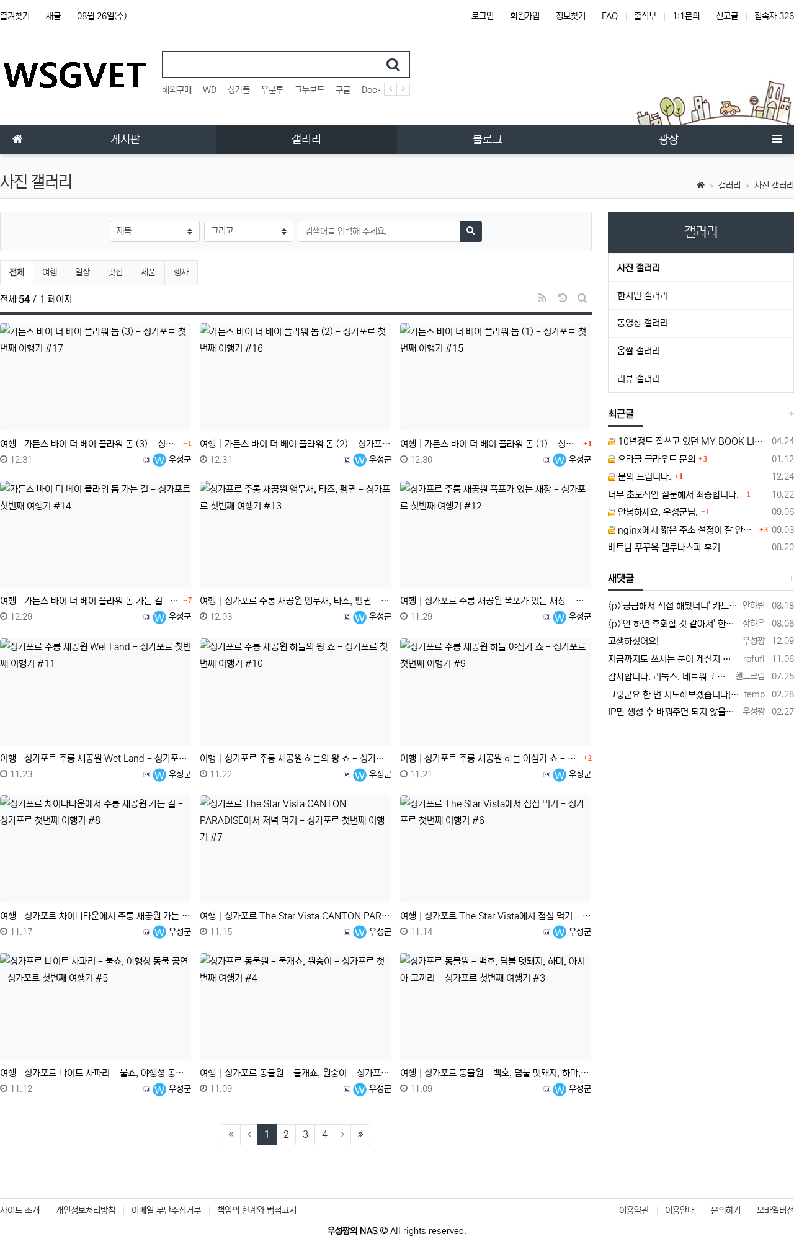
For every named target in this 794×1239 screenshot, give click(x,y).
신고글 (727, 16)
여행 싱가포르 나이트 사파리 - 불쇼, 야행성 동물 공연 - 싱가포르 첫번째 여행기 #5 (95, 1073)
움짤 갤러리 (638, 351)
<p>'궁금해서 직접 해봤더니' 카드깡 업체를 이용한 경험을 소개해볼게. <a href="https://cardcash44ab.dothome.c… (673, 606)
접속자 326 (774, 16)
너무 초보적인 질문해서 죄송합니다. (673, 495)
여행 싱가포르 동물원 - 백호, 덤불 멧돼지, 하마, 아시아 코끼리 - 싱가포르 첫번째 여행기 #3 (495, 1073)
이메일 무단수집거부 (166, 1210)
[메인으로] (17, 139)
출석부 (645, 16)
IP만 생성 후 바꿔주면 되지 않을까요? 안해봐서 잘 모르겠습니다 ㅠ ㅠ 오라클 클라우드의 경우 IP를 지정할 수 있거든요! (673, 712)
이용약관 (634, 1210)
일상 (82, 272)
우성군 (178, 460)
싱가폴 (239, 90)
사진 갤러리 (774, 185)
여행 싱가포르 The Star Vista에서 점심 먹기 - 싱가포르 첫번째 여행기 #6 (495, 916)
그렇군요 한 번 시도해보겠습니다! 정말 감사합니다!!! (674, 694)
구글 (343, 90)
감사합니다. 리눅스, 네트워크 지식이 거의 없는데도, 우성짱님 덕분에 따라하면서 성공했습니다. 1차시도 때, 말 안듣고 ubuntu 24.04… (669, 676)
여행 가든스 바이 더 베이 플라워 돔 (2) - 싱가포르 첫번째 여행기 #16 (295, 444)
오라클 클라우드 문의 (655, 459)
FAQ (610, 16)
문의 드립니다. (643, 477)
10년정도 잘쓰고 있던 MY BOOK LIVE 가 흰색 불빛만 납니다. (691, 441)
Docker (376, 90)
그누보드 (309, 90)
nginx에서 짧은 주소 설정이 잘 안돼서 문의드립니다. (686, 530)
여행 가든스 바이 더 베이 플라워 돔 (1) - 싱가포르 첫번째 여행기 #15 (490, 444)
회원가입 (525, 16)
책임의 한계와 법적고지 (257, 1210)
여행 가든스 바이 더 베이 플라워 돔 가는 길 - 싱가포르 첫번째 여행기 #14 (90, 601)
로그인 (482, 16)
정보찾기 (571, 16)
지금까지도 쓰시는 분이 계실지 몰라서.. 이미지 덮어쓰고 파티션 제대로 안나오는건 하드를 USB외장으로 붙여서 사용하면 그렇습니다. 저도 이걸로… (673, 659)
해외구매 (177, 90)
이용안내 (680, 1210)
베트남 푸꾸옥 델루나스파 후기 (664, 547)
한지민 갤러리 (642, 295)
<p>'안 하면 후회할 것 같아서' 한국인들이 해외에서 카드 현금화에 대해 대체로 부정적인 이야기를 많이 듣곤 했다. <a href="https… (673, 624)
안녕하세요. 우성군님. (656, 512)
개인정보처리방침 (85, 1210)
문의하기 (726, 1210)
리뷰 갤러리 (638, 378)
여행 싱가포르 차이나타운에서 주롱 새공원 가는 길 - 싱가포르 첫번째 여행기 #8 (95, 916)
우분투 (272, 90)
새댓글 (621, 578)
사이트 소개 (20, 1210)
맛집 (115, 272)
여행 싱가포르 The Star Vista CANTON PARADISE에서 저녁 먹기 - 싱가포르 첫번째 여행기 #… (295, 916)
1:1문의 (686, 16)
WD (209, 90)
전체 (16, 272)
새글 (53, 16)
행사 (181, 272)
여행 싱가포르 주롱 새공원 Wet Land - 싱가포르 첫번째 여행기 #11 (95, 758)
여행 (49, 272)
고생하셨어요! (633, 641)
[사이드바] (776, 139)
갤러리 (729, 185)
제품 (148, 272)
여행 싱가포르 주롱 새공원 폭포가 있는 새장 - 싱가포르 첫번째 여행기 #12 (495, 601)
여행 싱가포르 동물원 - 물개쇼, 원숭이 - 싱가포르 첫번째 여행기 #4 (295, 1073)
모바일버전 (775, 1210)
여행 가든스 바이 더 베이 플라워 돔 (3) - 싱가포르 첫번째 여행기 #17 (90, 444)
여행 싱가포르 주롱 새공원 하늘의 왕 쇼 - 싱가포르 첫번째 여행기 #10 (295, 758)
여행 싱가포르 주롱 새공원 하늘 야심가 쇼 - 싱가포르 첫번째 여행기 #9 (490, 758)
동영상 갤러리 (642, 323)
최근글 (621, 413)
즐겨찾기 (15, 16)
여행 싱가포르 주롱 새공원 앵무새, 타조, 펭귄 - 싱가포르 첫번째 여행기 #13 (295, 601)
